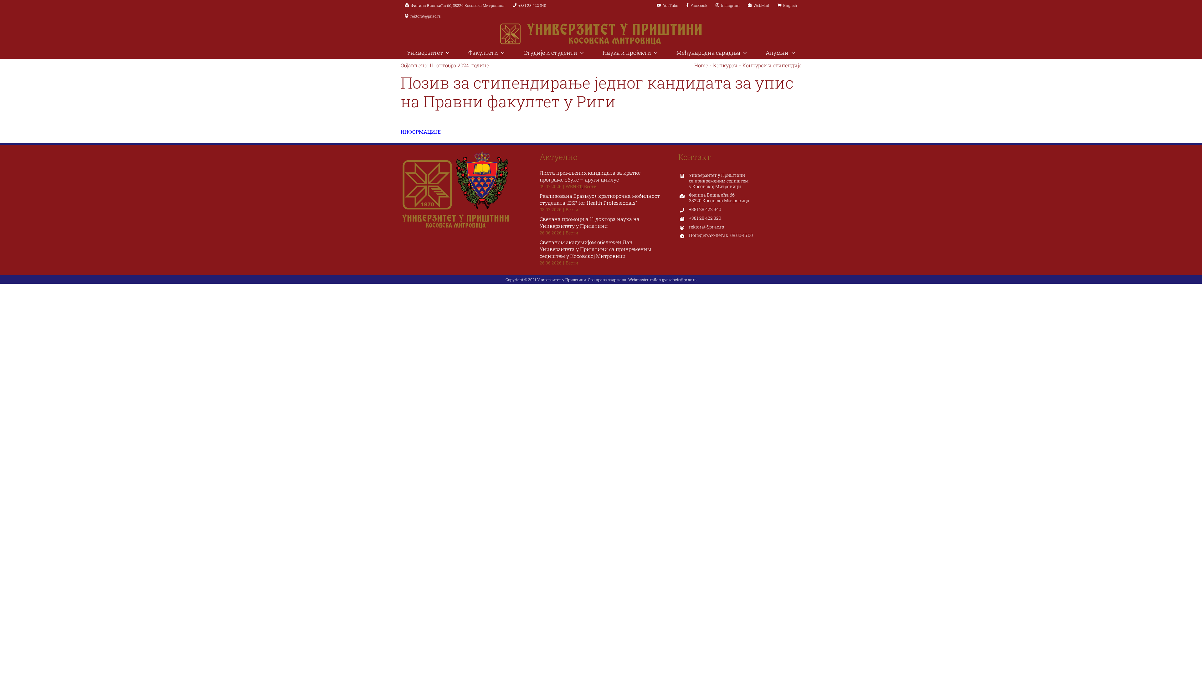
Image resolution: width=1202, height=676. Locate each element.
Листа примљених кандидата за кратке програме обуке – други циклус (590, 176)
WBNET (574, 186)
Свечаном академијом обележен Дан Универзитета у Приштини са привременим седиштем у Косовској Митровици (595, 249)
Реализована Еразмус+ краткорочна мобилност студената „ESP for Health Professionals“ (600, 199)
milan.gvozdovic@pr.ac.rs (673, 279)
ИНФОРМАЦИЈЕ (421, 131)
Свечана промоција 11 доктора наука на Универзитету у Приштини (590, 222)
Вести (590, 186)
